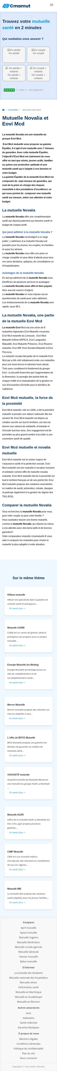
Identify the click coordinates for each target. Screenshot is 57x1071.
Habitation (28, 1018)
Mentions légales (28, 1039)
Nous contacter (28, 1058)
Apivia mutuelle (28, 932)
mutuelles (13, 109)
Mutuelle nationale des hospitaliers (28, 977)
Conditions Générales (28, 1043)
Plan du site (28, 1053)
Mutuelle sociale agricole (28, 947)
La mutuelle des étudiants (28, 973)
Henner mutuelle (28, 956)
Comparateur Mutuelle (16, 6)
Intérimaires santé (28, 987)
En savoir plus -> (17, 608)
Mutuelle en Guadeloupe (28, 997)
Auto (28, 1013)
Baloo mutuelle (28, 961)
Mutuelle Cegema (28, 937)
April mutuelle (28, 927)
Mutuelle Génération (28, 942)
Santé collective (28, 1022)
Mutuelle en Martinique (28, 992)
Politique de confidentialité (28, 1048)
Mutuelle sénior (28, 982)
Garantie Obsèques (28, 1027)
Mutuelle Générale (28, 951)
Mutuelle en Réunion (28, 1001)
